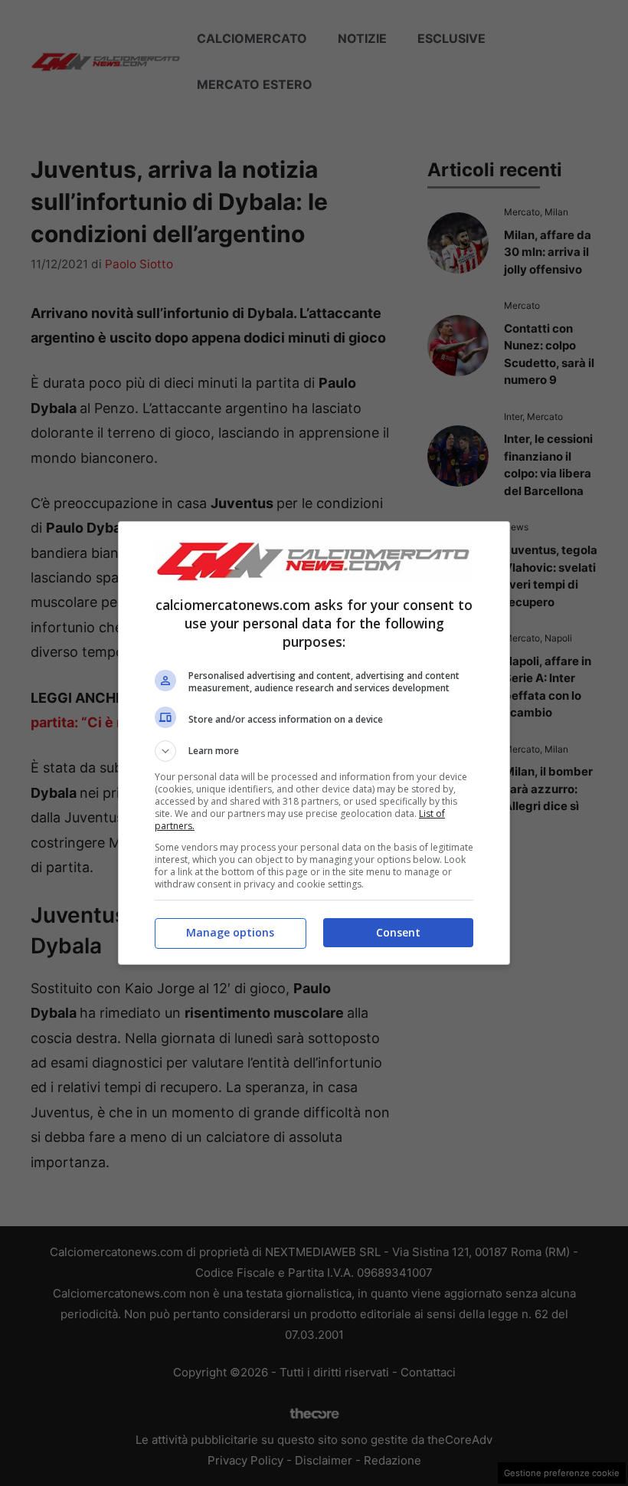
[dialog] (314, 743)
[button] (314, 751)
